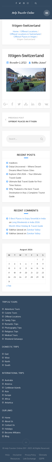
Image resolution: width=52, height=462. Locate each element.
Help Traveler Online (23, 13)
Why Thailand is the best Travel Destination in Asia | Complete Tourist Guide (27, 193)
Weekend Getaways (14, 339)
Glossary (43, 455)
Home (16, 31)
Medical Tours (11, 335)
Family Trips (10, 320)
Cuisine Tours (11, 313)
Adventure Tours (12, 309)
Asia (7, 391)
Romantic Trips (11, 324)
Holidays (9, 429)
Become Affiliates (13, 432)
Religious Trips (11, 331)
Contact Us (10, 425)
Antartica (9, 402)
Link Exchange (29, 458)
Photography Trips (13, 328)
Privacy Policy (30, 455)
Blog (7, 436)
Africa (7, 399)
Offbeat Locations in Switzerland (25, 34)
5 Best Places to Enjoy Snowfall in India (27, 218)
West (7, 358)
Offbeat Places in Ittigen (25, 36)
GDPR (41, 458)
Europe (8, 395)
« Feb (8, 285)
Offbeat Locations (28, 31)
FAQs (7, 455)
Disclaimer (17, 455)
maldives (13, 163)
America (8, 384)
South (7, 365)
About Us (9, 421)
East (7, 354)
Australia (9, 380)
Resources (15, 458)
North (7, 361)
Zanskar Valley (33, 229)
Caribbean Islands (13, 387)
